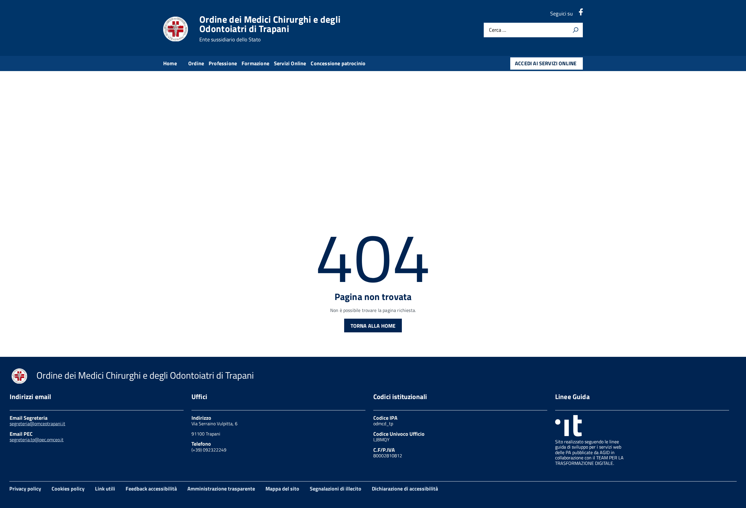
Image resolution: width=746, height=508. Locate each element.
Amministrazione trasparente (221, 489)
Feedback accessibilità (151, 489)
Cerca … (497, 30)
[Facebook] (581, 13)
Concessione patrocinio (338, 63)
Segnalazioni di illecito (335, 489)
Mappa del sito (282, 489)
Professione (223, 63)
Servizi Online (290, 63)
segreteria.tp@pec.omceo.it (37, 439)
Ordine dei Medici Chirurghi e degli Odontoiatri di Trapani (269, 29)
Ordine (196, 63)
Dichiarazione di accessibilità (405, 489)
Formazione (255, 63)
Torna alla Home (373, 326)
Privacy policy (25, 489)
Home (170, 63)
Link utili (105, 489)
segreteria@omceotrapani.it (37, 423)
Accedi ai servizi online (545, 63)
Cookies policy (68, 489)
